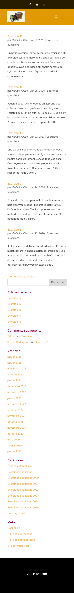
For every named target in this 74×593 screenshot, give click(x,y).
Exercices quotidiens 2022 (23, 489)
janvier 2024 (14, 380)
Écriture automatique (19, 466)
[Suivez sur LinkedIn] (44, 4)
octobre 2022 (15, 410)
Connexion (13, 528)
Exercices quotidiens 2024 (23, 501)
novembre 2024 (16, 368)
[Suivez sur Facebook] (30, 4)
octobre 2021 (15, 421)
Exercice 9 (14, 183)
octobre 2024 (15, 374)
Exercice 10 (15, 133)
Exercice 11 (14, 87)
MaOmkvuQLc (20, 40)
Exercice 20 (14, 303)
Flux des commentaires (21, 539)
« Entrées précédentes (21, 276)
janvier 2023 (14, 398)
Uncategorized (16, 513)
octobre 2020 (15, 433)
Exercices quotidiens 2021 (22, 483)
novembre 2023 (16, 392)
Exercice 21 (14, 309)
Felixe (10, 336)
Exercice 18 (14, 321)
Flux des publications (19, 534)
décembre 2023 (16, 386)
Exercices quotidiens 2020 (23, 477)
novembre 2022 (16, 404)
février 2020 (14, 445)
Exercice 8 (14, 229)
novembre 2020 (16, 427)
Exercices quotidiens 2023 (23, 495)
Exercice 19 (14, 315)
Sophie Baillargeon (18, 342)
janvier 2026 (14, 356)
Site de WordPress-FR (20, 545)
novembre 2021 (16, 415)
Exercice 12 (15, 36)
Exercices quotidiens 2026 (23, 507)
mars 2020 (13, 439)
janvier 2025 (14, 362)
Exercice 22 (14, 298)
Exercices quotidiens (19, 472)
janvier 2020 (14, 451)
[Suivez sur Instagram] (37, 4)
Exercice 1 (27, 336)
